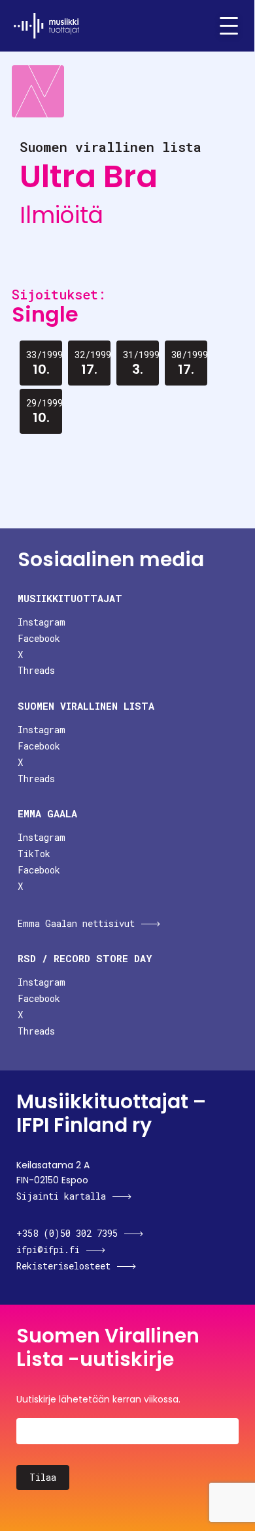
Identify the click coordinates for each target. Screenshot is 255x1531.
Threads (36, 670)
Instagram (41, 622)
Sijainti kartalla (61, 1196)
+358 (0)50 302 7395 (67, 1233)
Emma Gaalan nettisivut (76, 923)
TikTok (34, 853)
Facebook (39, 638)
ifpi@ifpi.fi (48, 1249)
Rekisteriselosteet (63, 1266)
